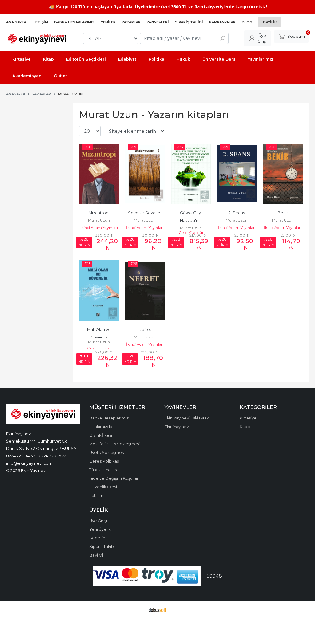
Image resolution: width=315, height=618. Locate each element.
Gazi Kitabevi (99, 348)
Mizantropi (99, 213)
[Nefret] (145, 290)
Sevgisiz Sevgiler (145, 213)
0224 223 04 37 (20, 455)
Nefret (144, 329)
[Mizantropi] (99, 173)
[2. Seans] (237, 173)
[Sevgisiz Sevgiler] (145, 173)
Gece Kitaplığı (191, 232)
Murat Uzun (99, 220)
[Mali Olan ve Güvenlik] (99, 290)
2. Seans (237, 213)
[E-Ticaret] (157, 609)
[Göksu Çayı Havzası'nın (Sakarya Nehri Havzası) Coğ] (191, 173)
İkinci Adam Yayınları (99, 227)
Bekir (282, 213)
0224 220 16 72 (52, 455)
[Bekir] (283, 173)
